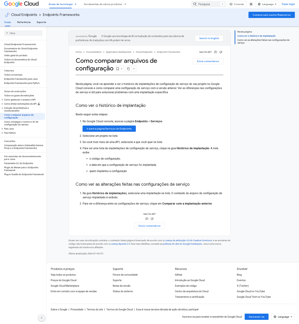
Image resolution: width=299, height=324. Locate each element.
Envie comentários (208, 61)
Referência (23, 22)
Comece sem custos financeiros (272, 14)
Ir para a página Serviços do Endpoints (109, 128)
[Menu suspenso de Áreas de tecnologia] (77, 4)
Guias (7, 22)
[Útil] (215, 52)
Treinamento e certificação (189, 296)
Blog (239, 274)
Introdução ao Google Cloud (190, 280)
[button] (22, 100)
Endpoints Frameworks (61, 15)
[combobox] (208, 4)
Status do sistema (123, 291)
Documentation (94, 52)
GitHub (178, 274)
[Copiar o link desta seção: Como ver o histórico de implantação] (149, 106)
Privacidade (77, 309)
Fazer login (288, 4)
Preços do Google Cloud (63, 280)
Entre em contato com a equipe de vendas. (74, 291)
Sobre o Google (59, 309)
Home (79, 52)
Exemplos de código (186, 285)
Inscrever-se (256, 316)
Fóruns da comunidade (125, 274)
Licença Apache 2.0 (120, 244)
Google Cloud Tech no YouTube (254, 296)
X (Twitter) (243, 285)
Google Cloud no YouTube (251, 291)
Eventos (241, 280)
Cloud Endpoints (24, 15)
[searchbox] (23, 33)
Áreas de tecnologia (61, 4)
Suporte (41, 22)
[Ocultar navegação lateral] (41, 317)
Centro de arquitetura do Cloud (192, 291)
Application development (118, 52)
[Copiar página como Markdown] (128, 69)
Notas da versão (121, 285)
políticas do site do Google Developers (182, 244)
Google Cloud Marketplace (65, 285)
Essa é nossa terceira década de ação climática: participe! (167, 309)
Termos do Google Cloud (119, 309)
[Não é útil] (220, 52)
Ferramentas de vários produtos (103, 4)
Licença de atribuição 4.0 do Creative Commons (188, 240)
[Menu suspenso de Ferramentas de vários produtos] (126, 4)
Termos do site (95, 309)
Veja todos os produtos (63, 274)
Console (239, 4)
